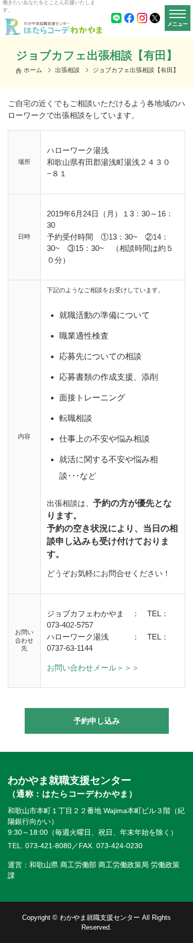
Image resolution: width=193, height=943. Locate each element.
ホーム (33, 70)
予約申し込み (97, 720)
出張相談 (67, 70)
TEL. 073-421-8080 (40, 845)
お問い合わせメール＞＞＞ (93, 667)
